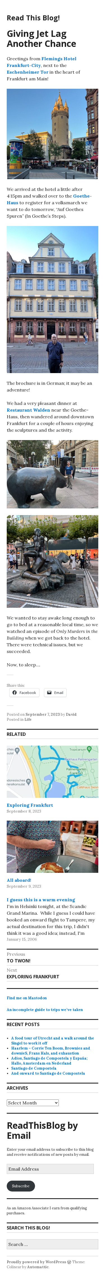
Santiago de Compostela (34, 1068)
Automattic (38, 1267)
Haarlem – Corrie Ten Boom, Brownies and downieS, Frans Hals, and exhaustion (50, 1051)
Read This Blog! (33, 17)
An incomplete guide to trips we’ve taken (45, 1009)
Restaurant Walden (28, 410)
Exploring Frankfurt (30, 805)
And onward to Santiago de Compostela (48, 1073)
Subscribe (20, 1186)
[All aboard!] (52, 847)
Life (28, 719)
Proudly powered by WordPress (36, 1262)
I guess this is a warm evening (41, 899)
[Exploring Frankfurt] (52, 772)
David (71, 714)
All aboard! (19, 880)
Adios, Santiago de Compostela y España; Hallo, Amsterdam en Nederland (49, 1061)
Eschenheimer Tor (27, 72)
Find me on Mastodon (27, 998)
